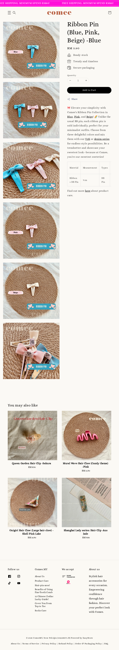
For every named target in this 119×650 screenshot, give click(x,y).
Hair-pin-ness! (42, 585)
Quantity (71, 75)
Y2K (87, 139)
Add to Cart (89, 90)
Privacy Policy (49, 643)
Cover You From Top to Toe (43, 604)
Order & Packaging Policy (88, 643)
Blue (70, 116)
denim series (102, 139)
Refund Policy (66, 643)
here (87, 190)
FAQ (106, 643)
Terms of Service (30, 643)
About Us (39, 576)
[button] (9, 12)
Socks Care (40, 610)
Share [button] (75, 99)
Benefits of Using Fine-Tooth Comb (44, 590)
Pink (77, 116)
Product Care (42, 581)
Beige (89, 116)
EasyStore (88, 638)
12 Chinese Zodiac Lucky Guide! (44, 597)
